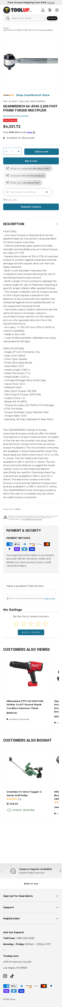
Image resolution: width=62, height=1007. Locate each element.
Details (51, 2)
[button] (49, 10)
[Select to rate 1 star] (16, 624)
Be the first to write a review (16, 115)
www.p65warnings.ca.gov (32, 519)
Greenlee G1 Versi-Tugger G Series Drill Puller (24, 793)
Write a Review (31, 632)
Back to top (31, 883)
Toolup (12, 999)
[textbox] (31, 592)
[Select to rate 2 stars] (23, 624)
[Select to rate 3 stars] (31, 624)
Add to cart (41, 151)
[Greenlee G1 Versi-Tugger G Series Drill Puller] (26, 767)
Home (5, 28)
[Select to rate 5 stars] (45, 624)
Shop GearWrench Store (33, 95)
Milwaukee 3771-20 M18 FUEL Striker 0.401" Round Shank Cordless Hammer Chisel (25, 705)
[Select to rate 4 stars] (38, 624)
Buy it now (31, 161)
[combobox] (24, 18)
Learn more (49, 598)
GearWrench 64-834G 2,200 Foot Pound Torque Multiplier (28, 30)
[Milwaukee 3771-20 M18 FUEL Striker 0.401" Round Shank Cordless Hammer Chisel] (26, 676)
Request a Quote (31, 206)
